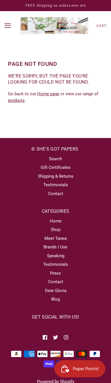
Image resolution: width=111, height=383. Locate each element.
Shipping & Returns (55, 176)
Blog (55, 299)
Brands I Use (55, 247)
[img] (45, 337)
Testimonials (55, 184)
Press (55, 273)
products (16, 100)
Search (55, 158)
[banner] (54, 25)
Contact (55, 193)
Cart (101, 25)
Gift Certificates (56, 167)
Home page (48, 93)
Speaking (55, 255)
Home (55, 221)
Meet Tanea (55, 238)
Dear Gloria (55, 290)
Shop (55, 229)
